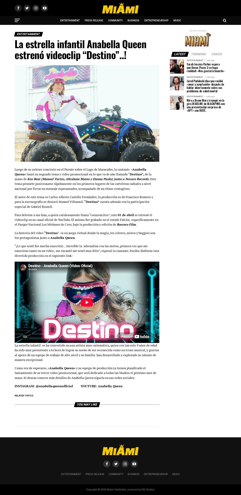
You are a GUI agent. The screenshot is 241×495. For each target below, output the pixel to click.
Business (133, 20)
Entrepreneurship (156, 20)
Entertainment (70, 20)
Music (177, 20)
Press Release (94, 20)
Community (115, 20)
